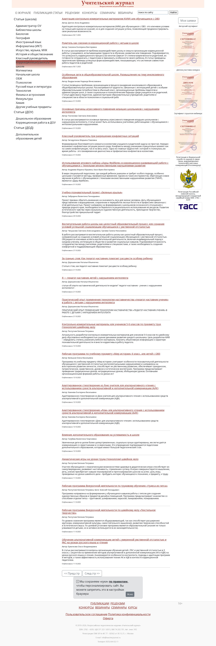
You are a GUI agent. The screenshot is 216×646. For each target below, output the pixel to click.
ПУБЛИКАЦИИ (99, 603)
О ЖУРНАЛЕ (23, 13)
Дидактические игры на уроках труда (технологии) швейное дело (100, 459)
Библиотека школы (28, 30)
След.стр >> (92, 573)
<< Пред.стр (72, 573)
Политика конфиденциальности (129, 614)
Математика (24, 70)
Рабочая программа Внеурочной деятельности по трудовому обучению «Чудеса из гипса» (115, 485)
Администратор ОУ (28, 26)
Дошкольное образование (33, 118)
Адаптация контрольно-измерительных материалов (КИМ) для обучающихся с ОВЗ (110, 18)
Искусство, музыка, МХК (31, 50)
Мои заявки (188, 20)
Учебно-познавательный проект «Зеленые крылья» (92, 192)
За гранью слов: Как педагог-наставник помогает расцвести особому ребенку (107, 258)
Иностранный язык (28, 42)
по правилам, (118, 581)
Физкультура (24, 99)
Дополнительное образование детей (29, 136)
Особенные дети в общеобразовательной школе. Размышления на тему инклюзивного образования (113, 76)
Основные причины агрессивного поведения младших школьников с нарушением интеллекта (110, 110)
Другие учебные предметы (33, 107)
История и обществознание (34, 54)
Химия (20, 103)
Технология (23, 91)
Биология (22, 34)
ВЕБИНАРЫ (125, 13)
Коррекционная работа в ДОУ (36, 122)
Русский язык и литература (33, 86)
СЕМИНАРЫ (107, 13)
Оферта (108, 618)
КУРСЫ (132, 607)
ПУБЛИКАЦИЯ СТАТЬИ (48, 13)
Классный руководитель (32, 58)
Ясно (130, 594)
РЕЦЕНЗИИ (72, 13)
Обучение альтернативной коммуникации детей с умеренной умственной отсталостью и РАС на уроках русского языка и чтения (114, 541)
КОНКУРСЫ (89, 13)
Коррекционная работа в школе (32, 64)
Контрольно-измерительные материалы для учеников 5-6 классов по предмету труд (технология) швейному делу (111, 326)
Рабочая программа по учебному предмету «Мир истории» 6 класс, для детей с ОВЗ (111, 353)
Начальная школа (28, 74)
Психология (24, 82)
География (23, 38)
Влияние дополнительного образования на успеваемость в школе (100, 434)
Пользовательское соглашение (86, 614)
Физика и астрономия (30, 95)
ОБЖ (19, 78)
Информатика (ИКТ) (29, 46)
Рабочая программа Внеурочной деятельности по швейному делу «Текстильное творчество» (109, 511)
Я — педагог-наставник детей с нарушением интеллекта (95, 277)
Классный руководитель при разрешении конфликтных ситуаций (100, 136)
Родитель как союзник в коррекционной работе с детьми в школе (100, 43)
